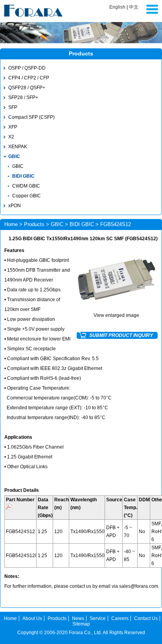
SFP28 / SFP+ (23, 97)
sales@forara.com (138, 586)
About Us (32, 618)
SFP (12, 107)
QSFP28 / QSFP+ (26, 87)
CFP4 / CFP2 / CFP (28, 78)
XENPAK (17, 146)
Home (11, 224)
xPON (14, 205)
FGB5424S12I (21, 555)
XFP (12, 127)
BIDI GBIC (23, 176)
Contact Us (146, 618)
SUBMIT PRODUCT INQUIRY (121, 335)
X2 (11, 137)
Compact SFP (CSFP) (31, 117)
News (78, 618)
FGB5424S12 (20, 531)
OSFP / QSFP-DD (27, 68)
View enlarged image (116, 315)
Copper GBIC (26, 196)
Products (34, 224)
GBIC (14, 156)
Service (98, 618)
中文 (133, 7)
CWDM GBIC (26, 186)
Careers (120, 618)
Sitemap (81, 624)
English (117, 7)
